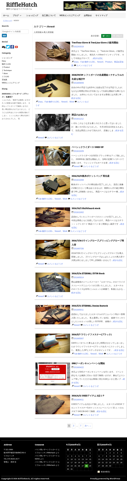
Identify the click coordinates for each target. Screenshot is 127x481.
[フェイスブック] (12, 47)
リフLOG (5, 77)
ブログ (16, 15)
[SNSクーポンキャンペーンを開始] (53, 374)
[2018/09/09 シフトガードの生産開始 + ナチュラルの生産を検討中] (53, 86)
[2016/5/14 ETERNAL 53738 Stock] (53, 282)
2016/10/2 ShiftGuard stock (86, 208)
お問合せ (88, 15)
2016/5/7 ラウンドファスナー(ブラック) (91, 334)
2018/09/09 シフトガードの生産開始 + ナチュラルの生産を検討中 (98, 76)
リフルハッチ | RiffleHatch (45, 453)
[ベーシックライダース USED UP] (53, 156)
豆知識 (4, 80)
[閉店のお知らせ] (53, 123)
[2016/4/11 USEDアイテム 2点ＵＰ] (53, 405)
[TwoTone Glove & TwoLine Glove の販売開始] (53, 52)
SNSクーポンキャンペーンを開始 (88, 363)
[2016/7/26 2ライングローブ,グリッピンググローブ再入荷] (53, 250)
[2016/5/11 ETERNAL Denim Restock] (53, 315)
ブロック (119, 36)
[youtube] (16, 47)
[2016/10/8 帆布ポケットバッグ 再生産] (53, 185)
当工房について (49, 15)
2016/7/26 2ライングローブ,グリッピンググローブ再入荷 (98, 242)
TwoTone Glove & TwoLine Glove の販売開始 (95, 42)
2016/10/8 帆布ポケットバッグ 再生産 (91, 175)
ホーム (6, 15)
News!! (100, 62)
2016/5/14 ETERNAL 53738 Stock (88, 273)
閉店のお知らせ (79, 114)
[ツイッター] (8, 47)
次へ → (88, 426)
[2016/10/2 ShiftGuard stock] (53, 217)
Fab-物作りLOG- (87, 62)
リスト (107, 36)
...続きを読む (97, 58)
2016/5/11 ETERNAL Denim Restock (90, 305)
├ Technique (7, 70)
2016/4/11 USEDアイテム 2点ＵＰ (88, 395)
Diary (76, 62)
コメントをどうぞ (84, 65)
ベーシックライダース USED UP (88, 147)
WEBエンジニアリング (70, 15)
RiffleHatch (21, 4)
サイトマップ (101, 15)
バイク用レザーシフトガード (46, 450)
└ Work (5, 73)
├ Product (6, 67)
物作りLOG (6, 64)
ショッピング (32, 15)
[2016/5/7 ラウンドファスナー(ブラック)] (53, 344)
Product (108, 62)
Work (71, 102)
